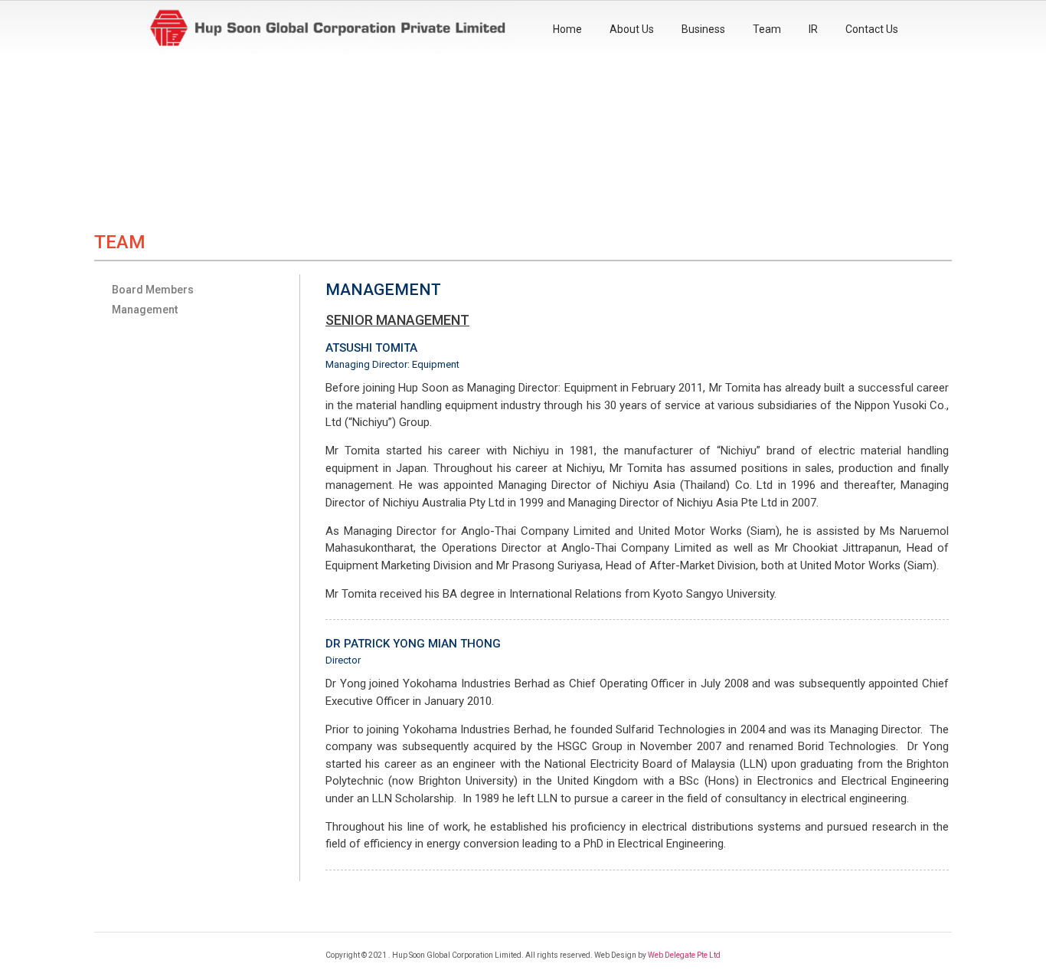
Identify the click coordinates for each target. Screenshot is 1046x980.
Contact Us (871, 29)
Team (767, 29)
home (567, 29)
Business (703, 29)
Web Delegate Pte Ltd (684, 955)
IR (813, 29)
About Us (632, 29)
